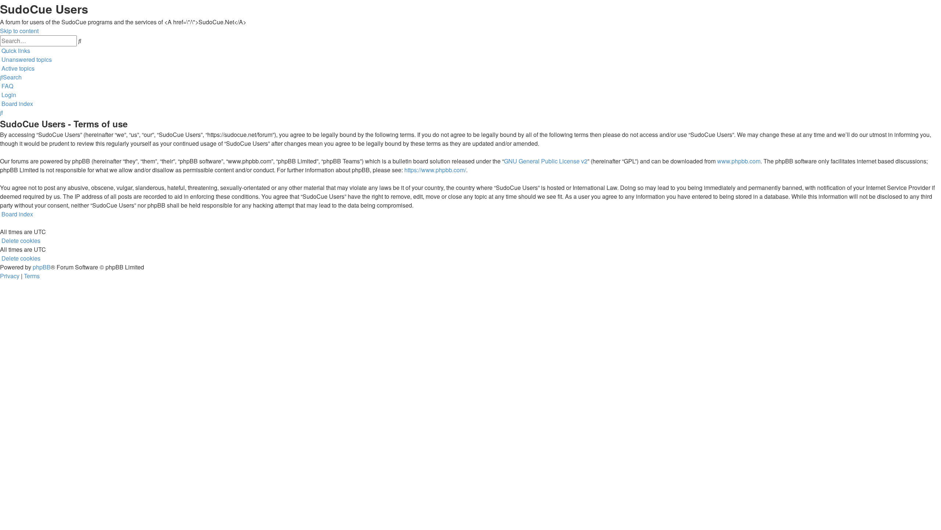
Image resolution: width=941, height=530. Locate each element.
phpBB (42, 267)
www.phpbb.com (739, 161)
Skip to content (19, 30)
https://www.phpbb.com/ (435, 170)
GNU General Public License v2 (545, 161)
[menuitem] (26, 59)
